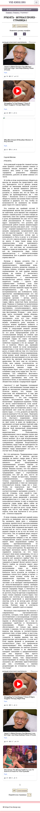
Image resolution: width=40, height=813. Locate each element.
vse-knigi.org (17, 2)
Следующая (22, 26)
